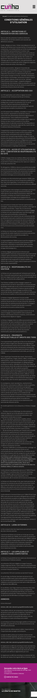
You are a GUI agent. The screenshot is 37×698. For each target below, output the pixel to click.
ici (22, 560)
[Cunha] (10, 10)
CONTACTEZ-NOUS (12, 677)
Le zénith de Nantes (11, 691)
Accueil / (5, 16)
